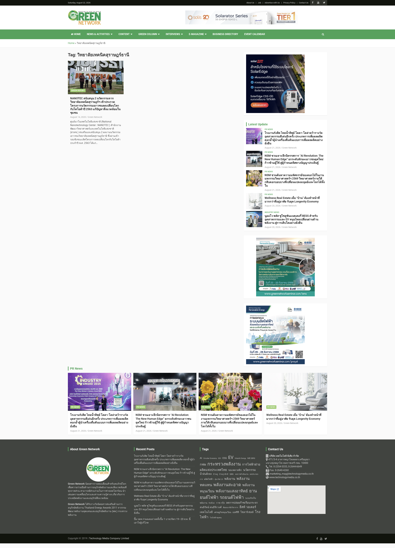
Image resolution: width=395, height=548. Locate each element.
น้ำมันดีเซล (206, 473)
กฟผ (203, 464)
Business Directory (225, 34)
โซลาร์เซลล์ (247, 512)
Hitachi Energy (240, 458)
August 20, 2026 (272, 205)
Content (124, 34)
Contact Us (303, 3)
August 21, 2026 (272, 147)
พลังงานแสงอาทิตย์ (232, 491)
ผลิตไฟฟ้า (208, 479)
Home (77, 34)
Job (259, 3)
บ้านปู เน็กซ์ (223, 474)
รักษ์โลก (212, 503)
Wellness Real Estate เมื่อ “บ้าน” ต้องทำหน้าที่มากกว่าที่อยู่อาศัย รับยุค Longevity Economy (292, 199)
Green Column (147, 34)
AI (201, 458)
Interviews (173, 34)
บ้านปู (215, 474)
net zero (251, 458)
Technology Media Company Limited (109, 538)
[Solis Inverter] (241, 12)
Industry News (272, 212)
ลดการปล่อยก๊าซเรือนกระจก (242, 502)
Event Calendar (254, 34)
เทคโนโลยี (206, 512)
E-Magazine (196, 34)
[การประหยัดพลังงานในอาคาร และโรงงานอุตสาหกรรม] (285, 239)
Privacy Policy (289, 3)
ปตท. (232, 474)
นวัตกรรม (249, 470)
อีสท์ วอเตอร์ (247, 507)
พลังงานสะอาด (227, 484)
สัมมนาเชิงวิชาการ (230, 507)
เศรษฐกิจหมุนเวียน (222, 512)
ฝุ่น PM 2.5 (219, 479)
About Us (250, 3)
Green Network (95, 117)
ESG (224, 458)
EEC (219, 458)
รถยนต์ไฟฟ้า (232, 497)
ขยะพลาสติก (235, 470)
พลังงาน (229, 479)
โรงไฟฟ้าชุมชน (216, 518)
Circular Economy (210, 458)
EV (230, 457)
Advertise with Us (272, 3)
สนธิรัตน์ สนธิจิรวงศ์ (211, 507)
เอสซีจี (236, 512)
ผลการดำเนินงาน (241, 474)
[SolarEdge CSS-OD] (275, 56)
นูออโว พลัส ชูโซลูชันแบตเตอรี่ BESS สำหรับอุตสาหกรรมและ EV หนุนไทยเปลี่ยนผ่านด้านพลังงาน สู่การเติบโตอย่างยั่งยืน (291, 219)
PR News (269, 129)
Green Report (78, 90)
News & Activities (98, 34)
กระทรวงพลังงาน (224, 464)
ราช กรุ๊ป (220, 503)
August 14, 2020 (78, 117)
